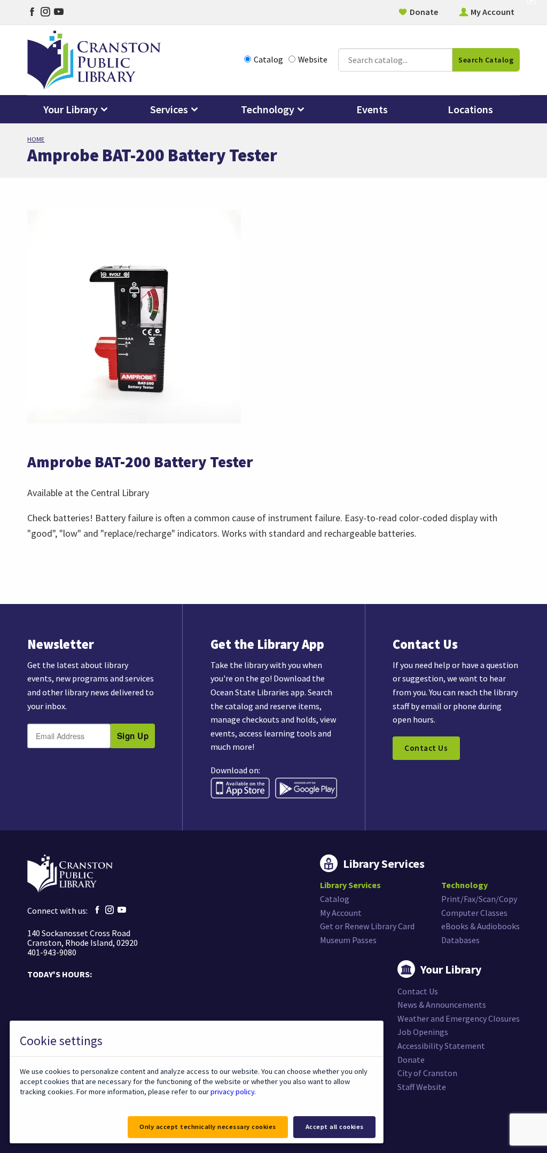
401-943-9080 (51, 952)
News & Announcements (441, 1004)
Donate (424, 11)
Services (169, 109)
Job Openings (422, 1031)
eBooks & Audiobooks (480, 926)
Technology (267, 109)
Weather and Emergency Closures (458, 1018)
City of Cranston (427, 1073)
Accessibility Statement (441, 1045)
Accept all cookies (335, 1127)
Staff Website (421, 1086)
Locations (470, 109)
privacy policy (232, 1091)
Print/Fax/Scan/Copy (479, 898)
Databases (460, 940)
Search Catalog (485, 60)
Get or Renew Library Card (367, 926)
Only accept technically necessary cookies (207, 1127)
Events (372, 109)
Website (312, 59)
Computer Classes (474, 912)
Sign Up (133, 736)
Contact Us (426, 748)
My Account (492, 11)
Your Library (70, 109)
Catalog (268, 59)
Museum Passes (348, 940)
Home (35, 139)
